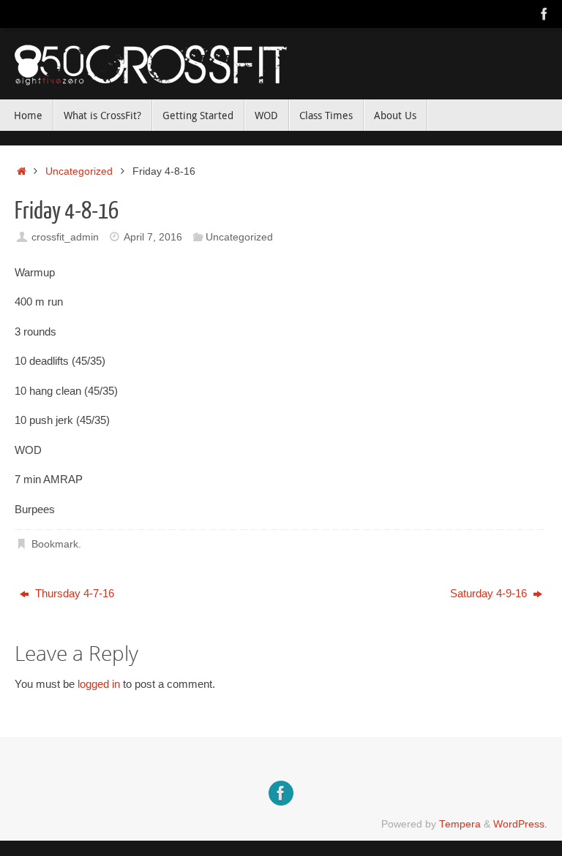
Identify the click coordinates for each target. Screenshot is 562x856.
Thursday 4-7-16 (73, 593)
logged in (99, 684)
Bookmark (54, 544)
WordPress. (520, 824)
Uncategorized (79, 171)
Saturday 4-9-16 (490, 593)
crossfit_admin (65, 237)
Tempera (460, 824)
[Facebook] (544, 14)
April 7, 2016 (153, 237)
